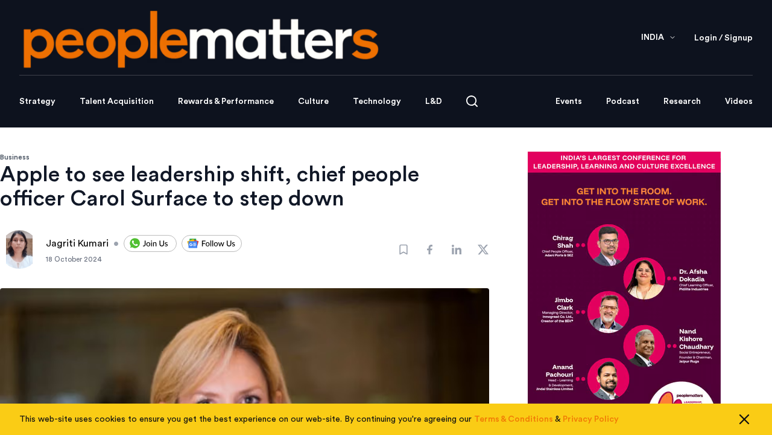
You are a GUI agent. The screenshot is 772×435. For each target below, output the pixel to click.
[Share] (430, 249)
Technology (377, 101)
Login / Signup (723, 38)
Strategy (37, 101)
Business (15, 157)
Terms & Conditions (513, 419)
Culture (313, 101)
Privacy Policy (591, 419)
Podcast (622, 101)
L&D (433, 101)
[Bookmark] (403, 249)
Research (682, 101)
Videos (739, 101)
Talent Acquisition (117, 101)
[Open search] (472, 101)
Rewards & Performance (226, 101)
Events (568, 101)
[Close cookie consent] (744, 419)
